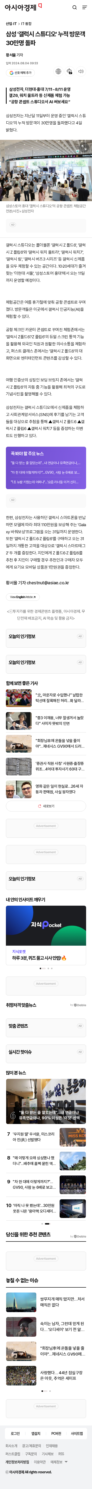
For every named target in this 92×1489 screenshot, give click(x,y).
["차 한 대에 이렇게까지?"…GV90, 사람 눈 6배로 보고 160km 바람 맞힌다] (73, 1193)
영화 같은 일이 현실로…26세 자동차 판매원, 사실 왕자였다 (59, 789)
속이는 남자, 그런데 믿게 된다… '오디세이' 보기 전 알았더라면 (62, 1327)
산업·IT (11, 24)
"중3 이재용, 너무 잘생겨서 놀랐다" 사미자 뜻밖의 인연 (60, 721)
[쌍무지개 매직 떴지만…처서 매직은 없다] (21, 1311)
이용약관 (40, 1461)
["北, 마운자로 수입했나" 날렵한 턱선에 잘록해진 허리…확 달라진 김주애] (19, 706)
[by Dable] (78, 1236)
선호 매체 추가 (22, 73)
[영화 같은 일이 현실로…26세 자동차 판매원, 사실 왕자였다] (19, 797)
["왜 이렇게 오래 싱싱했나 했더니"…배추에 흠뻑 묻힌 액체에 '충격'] (73, 1169)
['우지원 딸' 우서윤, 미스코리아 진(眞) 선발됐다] (73, 1145)
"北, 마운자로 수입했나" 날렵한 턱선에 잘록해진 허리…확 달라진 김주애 (60, 698)
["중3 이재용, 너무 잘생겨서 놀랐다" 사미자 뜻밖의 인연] (19, 729)
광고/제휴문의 (31, 1445)
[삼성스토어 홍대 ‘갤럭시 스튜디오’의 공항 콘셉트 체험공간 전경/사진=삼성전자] (46, 170)
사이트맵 (77, 1433)
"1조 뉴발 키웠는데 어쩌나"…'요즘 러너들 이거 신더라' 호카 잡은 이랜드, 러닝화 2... (46, 482)
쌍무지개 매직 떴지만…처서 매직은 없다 (62, 1302)
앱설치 (35, 1433)
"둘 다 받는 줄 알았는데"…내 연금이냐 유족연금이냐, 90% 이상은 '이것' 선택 (46, 463)
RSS (61, 1453)
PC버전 (56, 1433)
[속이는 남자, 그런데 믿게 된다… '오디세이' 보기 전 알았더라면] (21, 1335)
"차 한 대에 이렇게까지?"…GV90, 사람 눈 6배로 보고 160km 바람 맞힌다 (46, 472)
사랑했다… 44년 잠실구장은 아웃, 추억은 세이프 (61, 1375)
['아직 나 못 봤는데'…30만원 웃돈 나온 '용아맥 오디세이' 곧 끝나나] (73, 1217)
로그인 (15, 1433)
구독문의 (31, 1453)
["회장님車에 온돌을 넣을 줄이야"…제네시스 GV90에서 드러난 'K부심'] (19, 751)
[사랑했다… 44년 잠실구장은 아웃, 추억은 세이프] (21, 1384)
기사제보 (47, 1453)
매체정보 (56, 1461)
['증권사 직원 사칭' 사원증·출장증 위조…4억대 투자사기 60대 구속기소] (19, 774)
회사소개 (11, 1445)
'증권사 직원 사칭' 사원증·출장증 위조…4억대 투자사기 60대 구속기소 (60, 766)
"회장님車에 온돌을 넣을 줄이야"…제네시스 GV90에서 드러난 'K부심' (60, 743)
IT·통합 (26, 24)
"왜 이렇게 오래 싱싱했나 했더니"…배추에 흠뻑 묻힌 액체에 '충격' (34, 1163)
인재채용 (52, 1445)
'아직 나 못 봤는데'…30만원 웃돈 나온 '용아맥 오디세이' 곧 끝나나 (33, 1211)
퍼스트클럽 (12, 1453)
